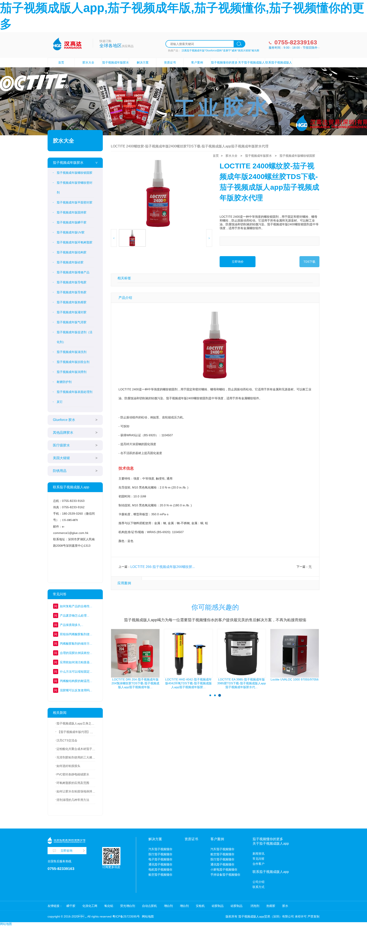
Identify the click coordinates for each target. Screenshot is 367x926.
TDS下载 (309, 261)
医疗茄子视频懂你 (160, 854)
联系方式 (258, 887)
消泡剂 (254, 906)
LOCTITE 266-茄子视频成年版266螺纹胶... (162, 567)
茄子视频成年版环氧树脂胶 (74, 242)
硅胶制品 (218, 906)
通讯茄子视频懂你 (160, 864)
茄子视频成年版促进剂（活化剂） (74, 337)
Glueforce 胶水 (64, 420)
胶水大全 (88, 62)
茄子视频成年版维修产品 (73, 272)
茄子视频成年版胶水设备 (115, 67)
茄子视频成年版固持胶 (71, 212)
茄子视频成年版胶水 (68, 162)
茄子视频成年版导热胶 (71, 292)
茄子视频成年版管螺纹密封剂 (74, 187)
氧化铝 (108, 906)
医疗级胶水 (61, 445)
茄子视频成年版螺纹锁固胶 (74, 172)
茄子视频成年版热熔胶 (71, 302)
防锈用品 (59, 471)
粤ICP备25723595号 (126, 916)
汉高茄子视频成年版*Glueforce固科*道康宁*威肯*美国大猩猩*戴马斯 (220, 50)
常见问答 (258, 858)
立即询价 (238, 261)
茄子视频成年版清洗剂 (71, 352)
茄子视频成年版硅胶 (70, 262)
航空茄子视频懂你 (160, 874)
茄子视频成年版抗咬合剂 (73, 362)
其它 (60, 402)
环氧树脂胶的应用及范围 (72, 783)
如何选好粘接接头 (68, 766)
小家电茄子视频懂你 (223, 869)
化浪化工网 (89, 906)
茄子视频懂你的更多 (224, 62)
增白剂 (168, 906)
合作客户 (258, 863)
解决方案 (143, 62)
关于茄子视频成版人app (251, 67)
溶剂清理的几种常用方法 (72, 800)
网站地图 (148, 916)
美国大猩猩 (61, 458)
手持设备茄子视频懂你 (225, 874)
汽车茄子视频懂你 (160, 849)
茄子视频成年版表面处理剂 (74, 392)
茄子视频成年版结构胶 (71, 252)
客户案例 (197, 62)
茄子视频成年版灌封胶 (71, 312)
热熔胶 (270, 906)
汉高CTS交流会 (66, 740)
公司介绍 (258, 882)
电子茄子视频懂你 (160, 859)
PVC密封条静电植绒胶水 (72, 774)
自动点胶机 (149, 906)
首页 (61, 62)
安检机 (200, 906)
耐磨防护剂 (64, 382)
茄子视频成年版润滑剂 (71, 372)
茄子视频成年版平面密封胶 (74, 202)
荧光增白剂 (127, 906)
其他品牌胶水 (63, 432)
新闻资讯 (258, 853)
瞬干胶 (70, 906)
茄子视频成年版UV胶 (71, 232)
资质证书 (170, 62)
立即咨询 (66, 850)
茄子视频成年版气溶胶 (71, 322)
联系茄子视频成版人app (278, 67)
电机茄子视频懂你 (160, 869)
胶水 (285, 906)
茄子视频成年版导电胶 (71, 282)
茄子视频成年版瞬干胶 (71, 222)
